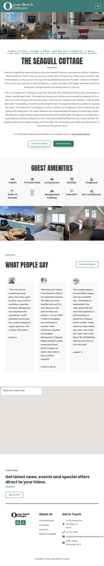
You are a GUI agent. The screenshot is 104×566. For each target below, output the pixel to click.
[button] (3, 223)
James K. (78, 352)
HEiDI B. (13, 337)
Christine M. (48, 367)
